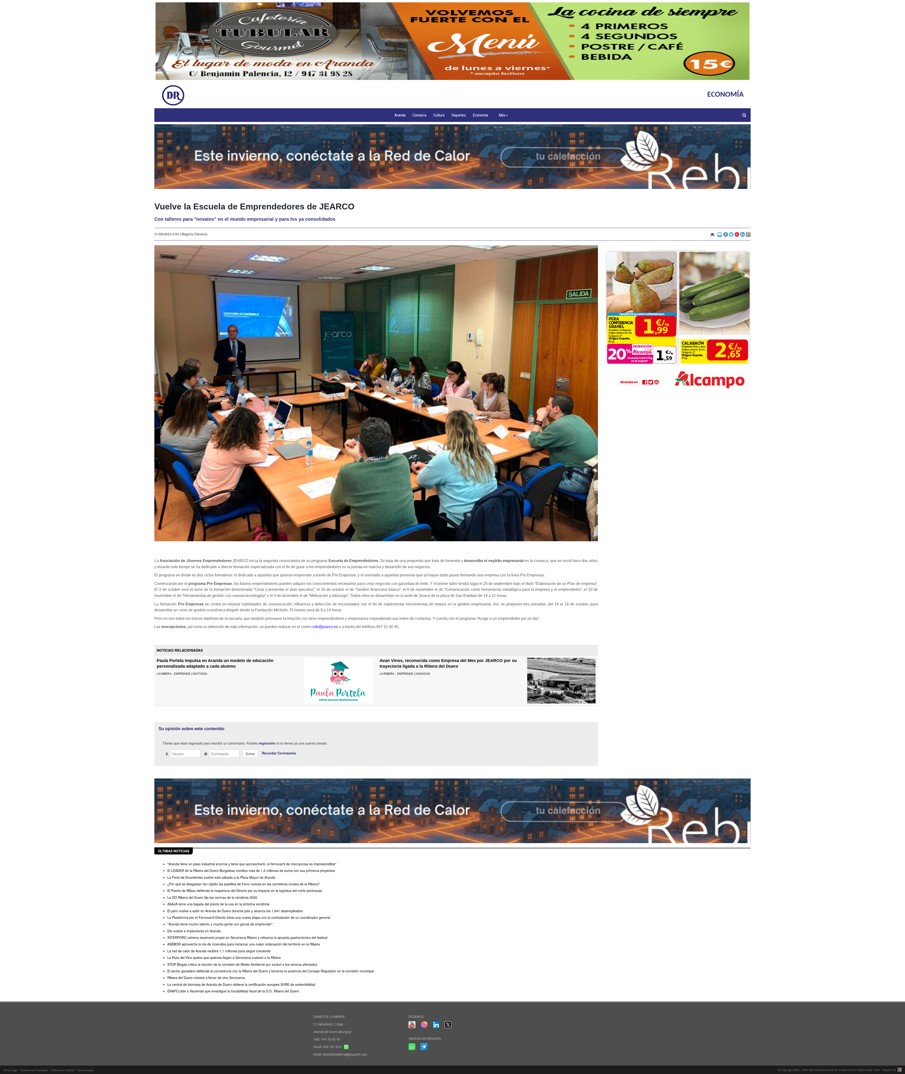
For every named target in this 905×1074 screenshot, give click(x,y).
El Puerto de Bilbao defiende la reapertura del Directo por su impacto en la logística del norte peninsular (244, 890)
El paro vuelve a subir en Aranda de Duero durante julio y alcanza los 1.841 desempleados (235, 910)
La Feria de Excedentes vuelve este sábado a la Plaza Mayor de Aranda (221, 877)
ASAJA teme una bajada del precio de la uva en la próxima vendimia (218, 904)
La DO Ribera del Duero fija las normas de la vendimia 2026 (212, 897)
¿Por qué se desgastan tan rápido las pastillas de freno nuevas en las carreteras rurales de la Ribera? (243, 884)
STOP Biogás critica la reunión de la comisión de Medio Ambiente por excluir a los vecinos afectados (242, 964)
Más (502, 115)
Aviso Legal (10, 1070)
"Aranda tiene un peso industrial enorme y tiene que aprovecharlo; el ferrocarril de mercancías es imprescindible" (251, 864)
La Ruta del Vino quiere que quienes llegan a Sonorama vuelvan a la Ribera (224, 957)
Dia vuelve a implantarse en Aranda (194, 930)
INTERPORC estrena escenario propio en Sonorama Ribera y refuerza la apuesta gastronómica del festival (247, 937)
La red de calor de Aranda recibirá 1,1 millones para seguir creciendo (219, 951)
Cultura (438, 115)
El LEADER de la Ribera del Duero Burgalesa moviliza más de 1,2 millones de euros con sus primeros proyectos (251, 870)
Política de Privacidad (34, 1070)
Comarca (419, 115)
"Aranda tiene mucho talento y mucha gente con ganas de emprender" (220, 924)
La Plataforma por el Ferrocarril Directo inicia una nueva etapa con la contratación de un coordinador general (248, 917)
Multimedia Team (869, 1070)
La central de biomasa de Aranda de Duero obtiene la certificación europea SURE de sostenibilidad (241, 984)
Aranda (400, 115)
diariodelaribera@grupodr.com (345, 1054)
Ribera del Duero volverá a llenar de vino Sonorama (206, 977)
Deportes (459, 115)
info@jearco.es (325, 627)
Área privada (86, 1070)
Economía (480, 115)
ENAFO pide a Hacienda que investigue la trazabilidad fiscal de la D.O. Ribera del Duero (233, 991)
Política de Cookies (62, 1070)
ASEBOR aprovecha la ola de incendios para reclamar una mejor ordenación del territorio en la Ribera (243, 944)
